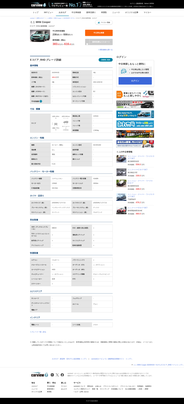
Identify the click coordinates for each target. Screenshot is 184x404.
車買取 (104, 12)
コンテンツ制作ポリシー (82, 389)
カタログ (62, 12)
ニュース (116, 12)
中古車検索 (76, 12)
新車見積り (91, 12)
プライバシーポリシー (110, 386)
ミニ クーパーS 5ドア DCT (137, 208)
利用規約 (140, 386)
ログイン (133, 3)
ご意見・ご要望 (143, 389)
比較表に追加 (105, 60)
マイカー (147, 12)
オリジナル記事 (131, 12)
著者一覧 (95, 389)
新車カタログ (40, 18)
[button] (104, 22)
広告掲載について (117, 389)
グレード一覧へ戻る (39, 332)
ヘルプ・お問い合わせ (81, 392)
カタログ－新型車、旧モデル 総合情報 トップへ (69, 359)
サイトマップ (104, 389)
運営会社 (90, 386)
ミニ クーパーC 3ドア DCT (137, 170)
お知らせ (98, 386)
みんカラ (64, 389)
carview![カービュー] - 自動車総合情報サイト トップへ (111, 359)
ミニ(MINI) (49, 18)
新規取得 (140, 3)
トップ (35, 12)
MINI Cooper (57, 18)
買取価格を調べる (106, 50)
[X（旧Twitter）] (57, 375)
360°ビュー (48, 12)
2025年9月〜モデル (69, 18)
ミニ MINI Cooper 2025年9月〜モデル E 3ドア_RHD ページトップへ (158, 365)
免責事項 (148, 386)
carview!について (79, 386)
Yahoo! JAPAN (149, 3)
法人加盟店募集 (130, 389)
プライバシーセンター (127, 386)
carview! (32, 18)
